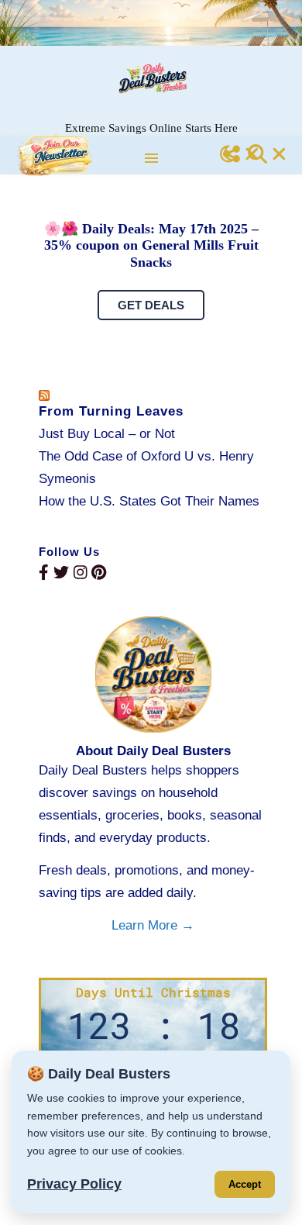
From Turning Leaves (111, 411)
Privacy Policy (74, 1184)
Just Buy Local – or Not (107, 433)
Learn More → (153, 925)
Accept (244, 1184)
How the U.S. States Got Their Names (149, 501)
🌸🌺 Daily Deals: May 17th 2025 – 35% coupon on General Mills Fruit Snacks (151, 245)
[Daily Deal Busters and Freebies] (151, 78)
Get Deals (151, 305)
